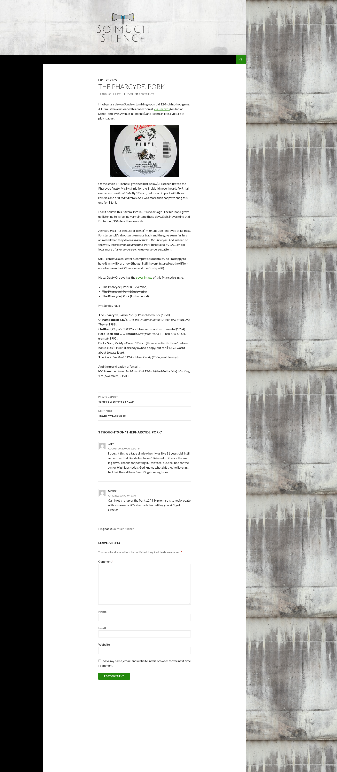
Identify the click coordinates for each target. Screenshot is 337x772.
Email (102, 628)
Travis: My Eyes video (112, 413)
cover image (144, 277)
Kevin (129, 94)
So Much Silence (123, 528)
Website (104, 644)
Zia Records (162, 109)
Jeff (111, 444)
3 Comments (146, 94)
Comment (106, 561)
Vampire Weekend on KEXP (116, 399)
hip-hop (103, 79)
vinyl (113, 79)
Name (102, 611)
